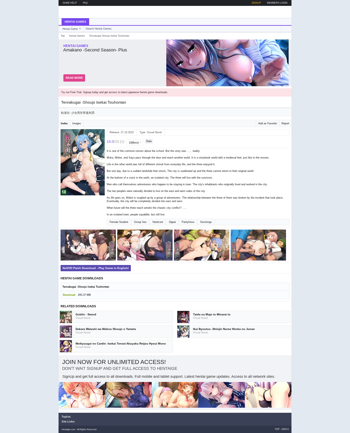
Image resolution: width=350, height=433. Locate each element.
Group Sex (140, 221)
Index (64, 123)
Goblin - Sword (86, 314)
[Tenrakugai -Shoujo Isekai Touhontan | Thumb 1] (89, 246)
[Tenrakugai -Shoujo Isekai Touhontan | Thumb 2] (145, 246)
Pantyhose (188, 221)
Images (76, 123)
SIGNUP (256, 2)
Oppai (172, 221)
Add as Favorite (267, 123)
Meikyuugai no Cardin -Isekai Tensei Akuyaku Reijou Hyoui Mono (121, 343)
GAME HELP (70, 2)
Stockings (206, 221)
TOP (277, 429)
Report (285, 123)
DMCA (285, 429)
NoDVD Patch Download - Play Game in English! (96, 268)
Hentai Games (75, 21)
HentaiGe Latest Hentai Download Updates (82, 12)
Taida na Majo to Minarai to (211, 314)
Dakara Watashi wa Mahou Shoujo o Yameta (106, 329)
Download (69, 294)
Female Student (119, 221)
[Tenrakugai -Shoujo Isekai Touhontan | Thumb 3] (202, 246)
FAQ (85, 2)
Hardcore (158, 221)
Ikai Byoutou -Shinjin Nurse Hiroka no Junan (224, 329)
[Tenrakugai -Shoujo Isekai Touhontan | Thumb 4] (259, 246)
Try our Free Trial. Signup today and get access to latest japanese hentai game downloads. (114, 92)
